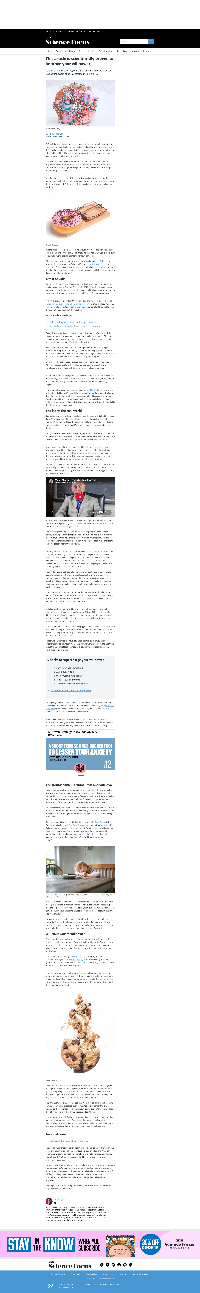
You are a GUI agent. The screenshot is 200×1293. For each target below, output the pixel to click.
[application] (80, 755)
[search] (151, 41)
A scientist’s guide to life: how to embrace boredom (75, 326)
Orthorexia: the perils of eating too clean (69, 1140)
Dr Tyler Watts (98, 822)
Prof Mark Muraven (89, 453)
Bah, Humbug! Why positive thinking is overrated (73, 322)
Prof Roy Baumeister (97, 264)
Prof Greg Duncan (76, 825)
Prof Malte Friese (95, 551)
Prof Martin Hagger (94, 390)
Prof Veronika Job (77, 959)
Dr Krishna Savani (77, 956)
